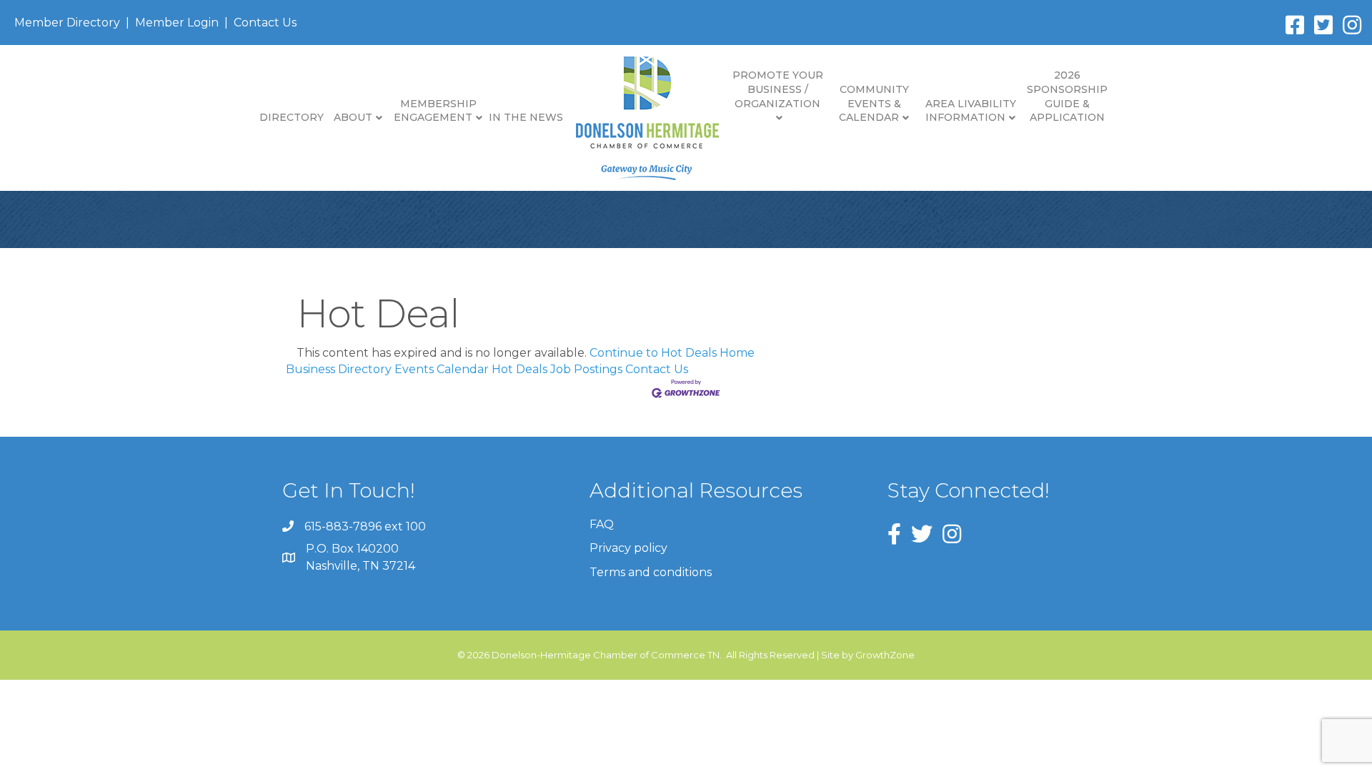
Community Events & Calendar (874, 103)
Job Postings (586, 369)
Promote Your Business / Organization (777, 89)
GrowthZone (885, 654)
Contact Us (265, 22)
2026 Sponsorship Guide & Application (1067, 96)
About (353, 117)
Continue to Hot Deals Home (672, 353)
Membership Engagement (435, 110)
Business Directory (339, 369)
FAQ (602, 524)
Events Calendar (441, 369)
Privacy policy (628, 548)
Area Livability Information (970, 110)
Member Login (177, 22)
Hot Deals (519, 369)
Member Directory (67, 22)
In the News (526, 117)
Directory (291, 117)
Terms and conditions (651, 572)
